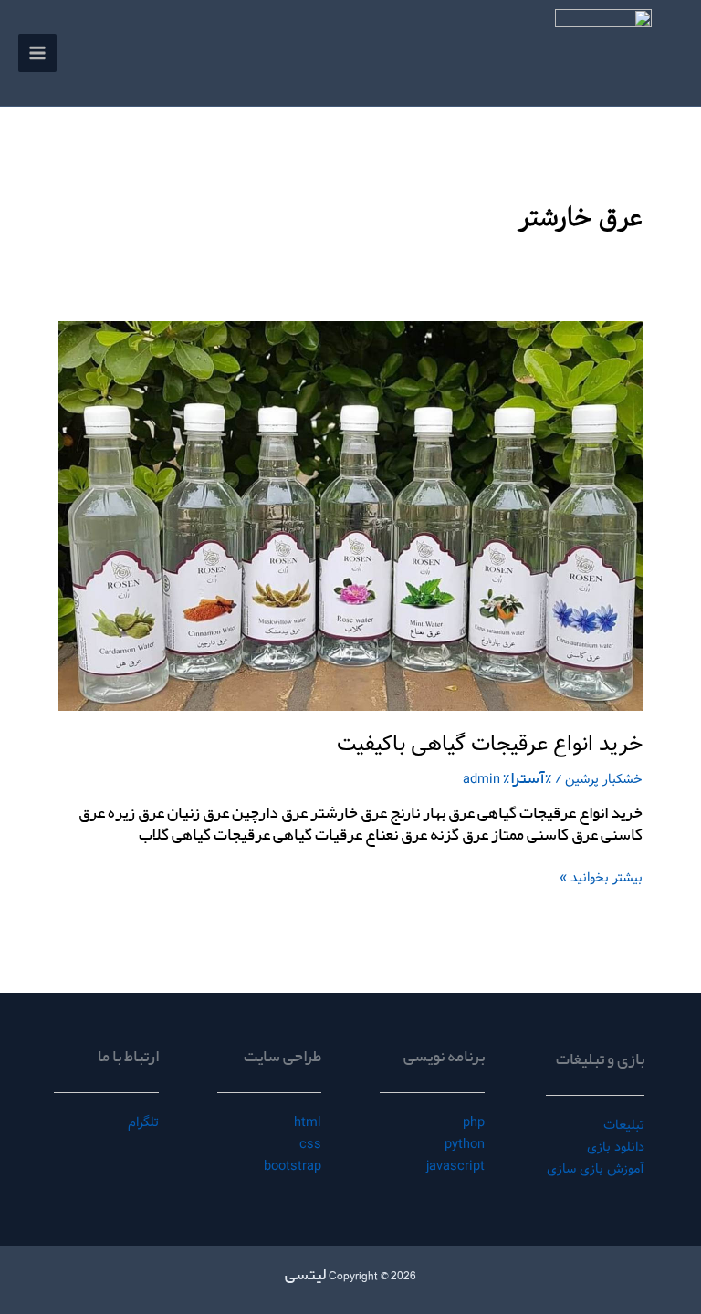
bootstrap (292, 1166)
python (465, 1144)
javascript (455, 1166)
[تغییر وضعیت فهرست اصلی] (37, 53)
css (310, 1144)
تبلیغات (623, 1125)
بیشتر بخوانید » (601, 877)
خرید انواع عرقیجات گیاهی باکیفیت (490, 744)
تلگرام (143, 1122)
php (474, 1122)
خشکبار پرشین (604, 779)
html (307, 1122)
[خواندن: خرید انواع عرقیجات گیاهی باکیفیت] (350, 516)
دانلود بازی (615, 1147)
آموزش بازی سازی (595, 1169)
